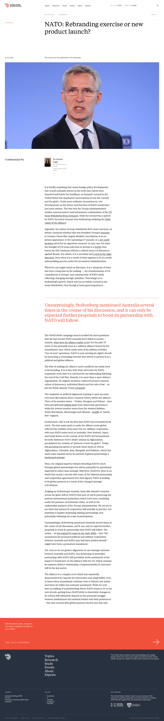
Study (49, 663)
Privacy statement (11, 718)
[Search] (157, 5)
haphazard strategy (55, 457)
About (49, 671)
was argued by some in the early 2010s (76, 533)
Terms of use (25, 718)
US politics (9, 22)
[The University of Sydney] (133, 705)
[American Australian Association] (117, 705)
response (105, 232)
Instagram (50, 701)
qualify (95, 411)
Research (51, 660)
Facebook (50, 696)
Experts (50, 675)
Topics (49, 656)
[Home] (9, 5)
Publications (49, 14)
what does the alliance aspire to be (71, 342)
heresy (98, 246)
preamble (80, 387)
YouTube (50, 703)
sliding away (70, 404)
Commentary (63, 14)
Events (49, 667)
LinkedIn (50, 700)
